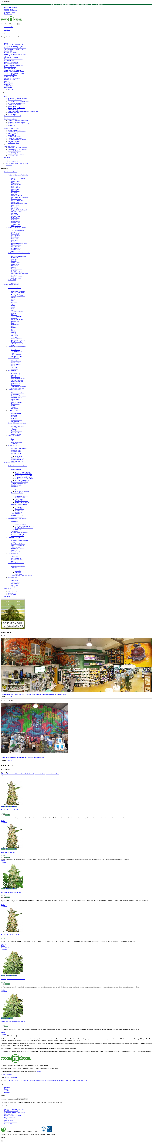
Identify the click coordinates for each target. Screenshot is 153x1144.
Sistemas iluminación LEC (18, 483)
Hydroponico (15, 583)
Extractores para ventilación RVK (24, 526)
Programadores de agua (17, 388)
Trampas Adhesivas (16, 420)
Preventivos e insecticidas (11, 63)
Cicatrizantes (15, 399)
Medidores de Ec (16, 451)
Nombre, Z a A (20, 774)
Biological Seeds (16, 226)
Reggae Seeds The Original (19, 210)
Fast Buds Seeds (16, 278)
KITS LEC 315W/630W (22, 480)
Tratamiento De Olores (10, 75)
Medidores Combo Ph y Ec (19, 448)
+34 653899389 (7, 1074)
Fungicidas (14, 416)
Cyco (12, 329)
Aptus (13, 304)
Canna (13, 305)
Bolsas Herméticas (16, 431)
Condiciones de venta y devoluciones (18, 101)
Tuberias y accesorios (17, 380)
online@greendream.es (11, 1077)
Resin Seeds (14, 214)
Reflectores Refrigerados (22, 491)
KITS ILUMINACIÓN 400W (23, 475)
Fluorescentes (18, 499)
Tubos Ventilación (16, 529)
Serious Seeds (15, 202)
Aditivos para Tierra (16, 356)
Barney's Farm (15, 181)
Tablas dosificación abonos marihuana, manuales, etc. (23, 111)
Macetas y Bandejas (9, 60)
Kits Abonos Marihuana (18, 291)
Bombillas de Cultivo (17, 493)
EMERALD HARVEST (18, 319)
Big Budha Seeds (16, 245)
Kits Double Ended (16, 485)
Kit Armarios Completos (18, 566)
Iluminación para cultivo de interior (14, 71)
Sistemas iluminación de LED (12, 116)
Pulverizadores (15, 385)
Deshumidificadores (16, 559)
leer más (39, 1071)
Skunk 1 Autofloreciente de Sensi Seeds (10, 810)
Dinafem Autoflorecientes (18, 256)
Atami (13, 307)
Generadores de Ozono (17, 548)
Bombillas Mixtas (20, 497)
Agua (12, 440)
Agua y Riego (8, 56)
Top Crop (14, 337)
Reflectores (14, 486)
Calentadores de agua (17, 381)
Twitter (6, 1089)
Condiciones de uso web (15, 100)
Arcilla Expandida (16, 354)
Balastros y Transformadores (19, 504)
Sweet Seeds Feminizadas (18, 178)
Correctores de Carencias (18, 340)
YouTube (6, 1090)
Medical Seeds (15, 191)
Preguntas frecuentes (13, 112)
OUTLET (7, 157)
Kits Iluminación (16, 469)
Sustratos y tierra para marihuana (13, 59)
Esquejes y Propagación (11, 62)
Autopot (13, 587)
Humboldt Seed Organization (19, 197)
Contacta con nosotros (10, 10)
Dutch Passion (15, 189)
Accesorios (14, 369)
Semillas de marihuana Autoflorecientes (15, 48)
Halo (12, 326)
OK (26, 1099)
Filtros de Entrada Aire (17, 534)
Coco (12, 353)
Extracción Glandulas (10, 67)
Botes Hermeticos (16, 434)
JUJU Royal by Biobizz (18, 296)
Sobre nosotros (12, 106)
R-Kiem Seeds (15, 218)
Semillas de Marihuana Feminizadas (14, 46)
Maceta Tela (14, 366)
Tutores (13, 407)
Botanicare (14, 318)
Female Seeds (15, 208)
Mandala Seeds (15, 249)
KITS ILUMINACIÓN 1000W (24, 478)
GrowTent (18, 572)
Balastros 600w (19, 512)
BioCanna (14, 315)
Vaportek (13, 542)
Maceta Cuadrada (16, 362)
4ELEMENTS (15, 294)
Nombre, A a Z (11, 774)
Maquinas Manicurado (17, 426)
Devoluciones (8, 14)
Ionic (12, 323)
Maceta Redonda (16, 364)
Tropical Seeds (15, 224)
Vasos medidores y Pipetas (18, 386)
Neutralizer (14, 550)
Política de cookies (13, 109)
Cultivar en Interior (9, 146)
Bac (12, 308)
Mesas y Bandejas (16, 361)
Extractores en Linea (20, 524)
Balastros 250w (19, 510)
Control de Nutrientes (17, 461)
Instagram (7, 1092)
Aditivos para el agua (17, 343)
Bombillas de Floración (21, 496)
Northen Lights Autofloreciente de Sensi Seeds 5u (13, 979)
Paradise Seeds (15, 187)
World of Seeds (15, 222)
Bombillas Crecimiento (21, 501)
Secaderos (14, 429)
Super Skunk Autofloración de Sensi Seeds (11, 892)
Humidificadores (16, 558)
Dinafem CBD (12, 89)
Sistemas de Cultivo (9, 79)
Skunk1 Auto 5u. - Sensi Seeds (8, 852)
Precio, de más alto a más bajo (50, 774)
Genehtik (13, 180)
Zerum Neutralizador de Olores (20, 552)
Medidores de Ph (16, 450)
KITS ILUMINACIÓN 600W (23, 477)
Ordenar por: (4, 772)
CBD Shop (7, 588)
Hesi (12, 300)
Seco (12, 439)
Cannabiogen (15, 324)
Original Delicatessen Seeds (19, 203)
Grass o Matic (15, 265)
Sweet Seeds (14, 257)
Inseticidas (14, 415)
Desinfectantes (15, 421)
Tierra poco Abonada (17, 351)
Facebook (7, 1087)
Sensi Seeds (14, 186)
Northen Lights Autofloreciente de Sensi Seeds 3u (13, 1021)
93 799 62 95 (10, 696)
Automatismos (15, 556)
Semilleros (14, 367)
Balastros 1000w (19, 509)
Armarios (14, 567)
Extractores (14, 521)
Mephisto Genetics (16, 276)
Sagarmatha (14, 207)
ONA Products (15, 547)
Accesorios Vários (16, 517)
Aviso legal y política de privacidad (17, 98)
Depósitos (14, 375)
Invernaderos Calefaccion (18, 396)
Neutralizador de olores (17, 545)
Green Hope (14, 334)
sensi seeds (14, 275)
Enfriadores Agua (16, 383)
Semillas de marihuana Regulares (13, 49)
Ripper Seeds (15, 183)
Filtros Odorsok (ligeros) (18, 544)
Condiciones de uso (9, 12)
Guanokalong (15, 321)
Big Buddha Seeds (16, 211)
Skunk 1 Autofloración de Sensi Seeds (10, 934)
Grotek (13, 310)
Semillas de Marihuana (10, 119)
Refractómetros (19, 456)
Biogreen (13, 332)
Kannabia (14, 219)
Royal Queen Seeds (16, 195)
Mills (12, 345)
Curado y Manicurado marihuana (13, 65)
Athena (13, 299)
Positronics (14, 194)
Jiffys (12, 400)
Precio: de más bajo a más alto (33, 774)
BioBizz (13, 297)
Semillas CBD (8, 51)
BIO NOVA (14, 335)
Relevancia (4, 774)
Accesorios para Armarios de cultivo (21, 575)
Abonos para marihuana (11, 57)
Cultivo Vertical (15, 582)
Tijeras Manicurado (16, 428)
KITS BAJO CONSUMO (22, 472)
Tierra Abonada (15, 350)
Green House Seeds (16, 184)
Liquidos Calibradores (17, 458)
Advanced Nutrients (17, 311)
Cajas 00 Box (15, 432)
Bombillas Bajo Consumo (22, 502)
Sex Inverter (14, 408)
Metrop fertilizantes (16, 338)
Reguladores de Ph (16, 342)
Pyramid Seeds (15, 216)
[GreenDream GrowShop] (11, 22)
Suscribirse (21, 1099)
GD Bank (14, 192)
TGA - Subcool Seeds (17, 230)
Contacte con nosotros (10, 1122)
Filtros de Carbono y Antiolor (19, 540)
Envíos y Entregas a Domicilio (16, 103)
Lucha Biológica (16, 413)
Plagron (13, 313)
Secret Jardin (18, 574)
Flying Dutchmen (16, 248)
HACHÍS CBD (8, 84)
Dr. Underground (16, 199)
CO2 (12, 561)
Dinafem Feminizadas (17, 200)
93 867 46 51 (10, 760)
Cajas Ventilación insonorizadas (24, 528)
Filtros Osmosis (15, 377)
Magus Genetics (15, 232)
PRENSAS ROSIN (16, 442)
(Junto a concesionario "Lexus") (33, 694)
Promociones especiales (10, 7)
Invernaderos (15, 394)
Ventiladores (14, 531)
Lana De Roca (15, 404)
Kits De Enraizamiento (17, 393)
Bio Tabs (13, 331)
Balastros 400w (19, 507)
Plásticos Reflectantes (17, 515)
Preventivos (14, 418)
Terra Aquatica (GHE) (17, 316)
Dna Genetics (15, 205)
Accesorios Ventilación (17, 536)
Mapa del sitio (8, 1123)
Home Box (18, 571)
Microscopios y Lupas (17, 459)
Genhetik (13, 261)
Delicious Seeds (15, 221)
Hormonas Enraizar (16, 397)
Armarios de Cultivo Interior (12, 78)
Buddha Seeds (15, 267)
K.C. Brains (14, 242)
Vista (2, 775)
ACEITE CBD (8, 86)
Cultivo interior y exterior (11, 128)
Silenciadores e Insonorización (19, 532)
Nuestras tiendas (8, 9)
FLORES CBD (8, 83)
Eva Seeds (14, 213)
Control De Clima (9, 76)
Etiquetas (13, 405)
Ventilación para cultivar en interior (14, 73)
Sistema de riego (16, 373)
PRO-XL (14, 302)
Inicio (5, 97)
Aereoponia (14, 580)
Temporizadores (15, 513)
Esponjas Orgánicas (16, 402)
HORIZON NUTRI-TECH (19, 292)
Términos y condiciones (14, 104)
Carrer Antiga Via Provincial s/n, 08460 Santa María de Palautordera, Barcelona (22, 757)
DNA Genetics (15, 235)
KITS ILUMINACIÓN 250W (23, 474)
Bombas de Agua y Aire (18, 378)
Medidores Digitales (9, 68)
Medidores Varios (16, 453)
